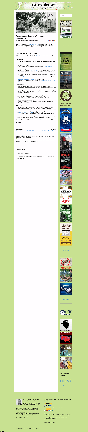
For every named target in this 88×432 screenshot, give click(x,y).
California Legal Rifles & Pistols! (23, 135)
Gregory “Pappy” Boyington (34, 44)
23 (62, 381)
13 (68, 379)
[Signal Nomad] (66, 142)
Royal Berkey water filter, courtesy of (26, 112)
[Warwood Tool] (66, 363)
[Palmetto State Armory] (66, 120)
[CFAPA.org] (66, 325)
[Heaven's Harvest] (66, 195)
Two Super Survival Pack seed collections (26, 116)
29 (60, 382)
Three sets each (21, 109)
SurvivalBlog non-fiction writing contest (43, 55)
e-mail (39, 119)
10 (63, 379)
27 (68, 381)
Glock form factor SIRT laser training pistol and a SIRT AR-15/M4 (31, 93)
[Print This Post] (44, 40)
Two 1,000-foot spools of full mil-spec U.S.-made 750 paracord (30, 98)
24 (63, 381)
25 (65, 381)
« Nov (61, 385)
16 (62, 380)
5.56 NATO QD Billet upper (34, 70)
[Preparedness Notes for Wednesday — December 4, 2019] (36, 22)
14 (70, 379)
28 (70, 381)
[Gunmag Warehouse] (66, 160)
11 (65, 379)
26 (67, 381)
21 (70, 380)
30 (62, 382)
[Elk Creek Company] (66, 98)
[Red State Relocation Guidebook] (66, 338)
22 (60, 381)
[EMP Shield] (66, 289)
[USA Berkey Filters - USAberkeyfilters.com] (66, 276)
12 (67, 379)
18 (65, 380)
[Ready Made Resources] (66, 213)
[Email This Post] (46, 40)
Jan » (64, 385)
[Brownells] (66, 234)
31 (63, 382)
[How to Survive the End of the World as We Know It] (66, 61)
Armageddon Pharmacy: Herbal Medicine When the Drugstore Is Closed (31, 138)
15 (60, 380)
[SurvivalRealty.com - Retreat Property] (66, 29)
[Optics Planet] (66, 313)
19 (67, 380)
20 (68, 380)
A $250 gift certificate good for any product (26, 79)
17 (63, 380)
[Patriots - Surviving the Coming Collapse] (66, 80)
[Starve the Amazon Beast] (66, 264)
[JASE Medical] (66, 350)
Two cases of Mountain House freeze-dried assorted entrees (30, 76)
